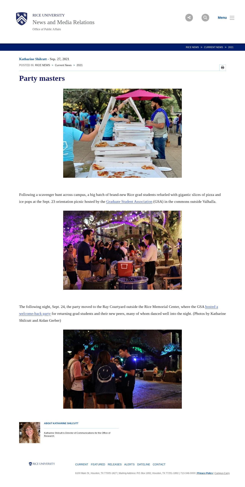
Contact (159, 464)
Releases (115, 464)
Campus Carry (222, 473)
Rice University (49, 15)
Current (81, 464)
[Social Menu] (189, 17)
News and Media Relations (64, 22)
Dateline (143, 464)
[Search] (205, 17)
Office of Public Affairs (47, 29)
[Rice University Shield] (21, 18)
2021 (231, 47)
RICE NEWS (192, 47)
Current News (213, 47)
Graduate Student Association (129, 201)
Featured (98, 464)
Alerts (129, 464)
